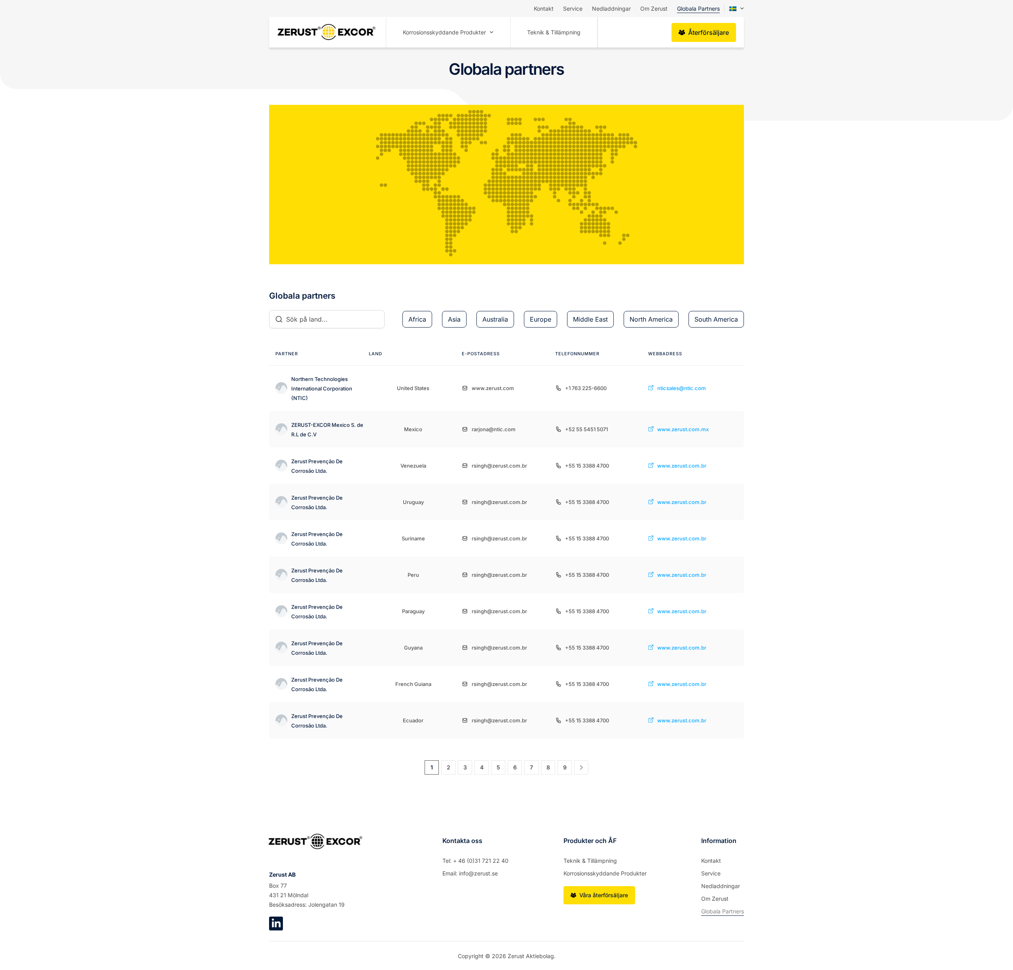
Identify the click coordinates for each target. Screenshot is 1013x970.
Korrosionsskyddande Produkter (444, 32)
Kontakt (544, 8)
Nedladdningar (611, 8)
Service (572, 8)
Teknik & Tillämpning (553, 32)
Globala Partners (698, 8)
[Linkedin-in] (276, 923)
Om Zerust (654, 8)
